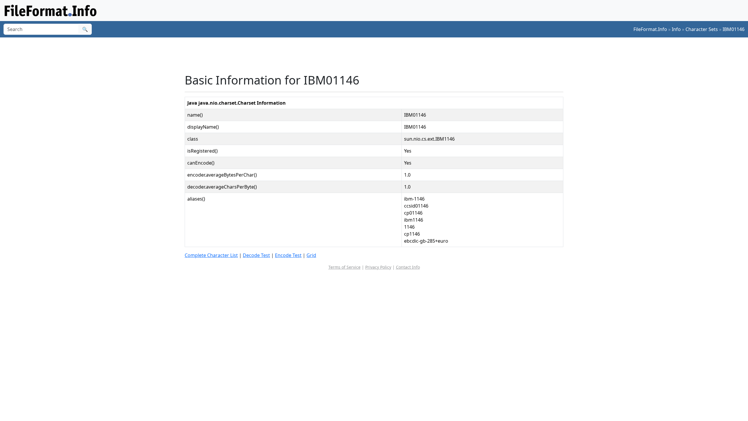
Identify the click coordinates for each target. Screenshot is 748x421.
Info (676, 29)
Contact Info (408, 267)
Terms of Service (344, 267)
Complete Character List (211, 255)
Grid (311, 255)
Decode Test (256, 255)
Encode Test (288, 255)
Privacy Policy (378, 267)
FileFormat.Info (650, 29)
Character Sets (701, 29)
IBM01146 (733, 29)
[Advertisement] (377, 55)
